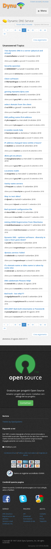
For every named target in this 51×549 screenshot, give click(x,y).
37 (24, 30)
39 (33, 30)
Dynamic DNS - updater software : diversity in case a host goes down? (24, 238)
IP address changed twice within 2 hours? (22, 143)
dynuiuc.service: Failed (14, 252)
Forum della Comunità (24, 25)
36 (20, 30)
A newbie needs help (13, 130)
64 (4, 34)
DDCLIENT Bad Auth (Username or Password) (24, 309)
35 (15, 30)
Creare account (35, 2)
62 (41, 30)
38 (28, 30)
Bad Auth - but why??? (14, 293)
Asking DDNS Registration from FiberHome (23, 222)
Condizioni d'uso (10, 453)
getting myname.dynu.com (16, 91)
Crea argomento (40, 40)
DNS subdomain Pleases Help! (17, 280)
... (11, 30)
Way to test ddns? (12, 196)
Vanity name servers (13, 183)
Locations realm (11, 171)
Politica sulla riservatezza (27, 453)
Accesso (46, 2)
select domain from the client (17, 104)
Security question (12, 66)
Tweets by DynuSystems (12, 422)
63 (45, 30)
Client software (11, 79)
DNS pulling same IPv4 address (18, 117)
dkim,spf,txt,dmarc (13, 156)
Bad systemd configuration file (18, 209)
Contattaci (25, 402)
